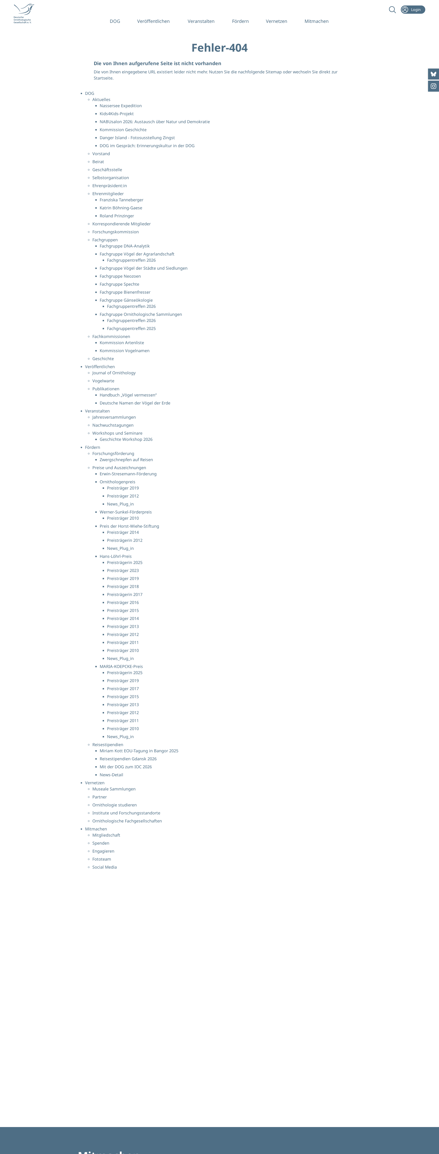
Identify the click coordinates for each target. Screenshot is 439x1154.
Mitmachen (317, 21)
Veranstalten (201, 21)
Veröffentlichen (153, 21)
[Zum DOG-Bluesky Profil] (433, 74)
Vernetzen (276, 21)
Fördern (240, 21)
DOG (115, 21)
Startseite (103, 78)
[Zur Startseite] (27, 13)
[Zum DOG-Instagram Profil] (433, 86)
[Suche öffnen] (392, 9)
